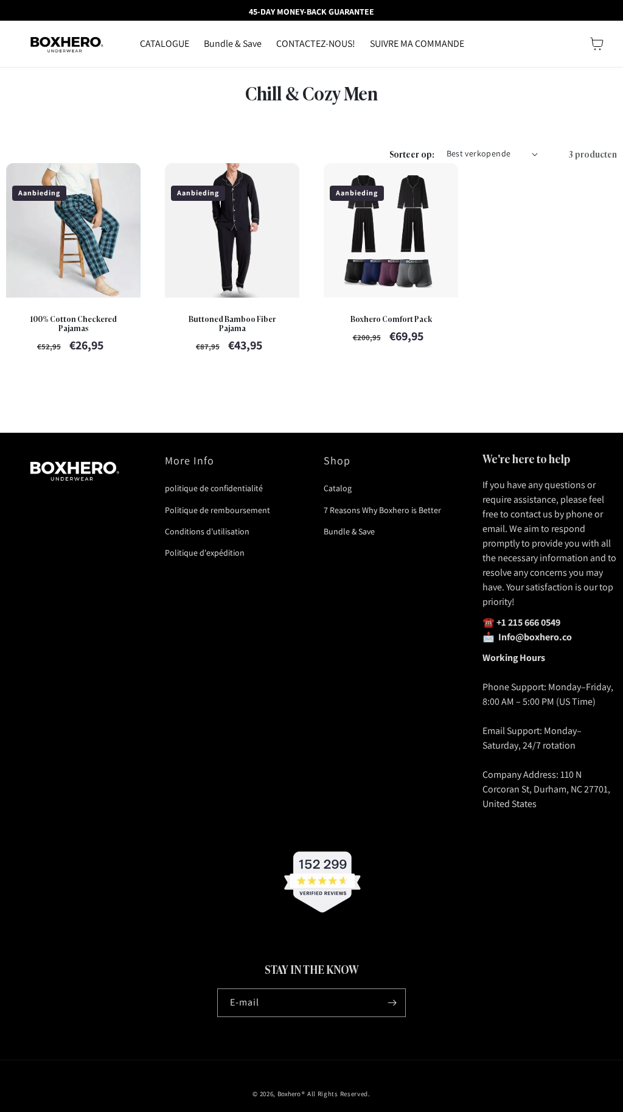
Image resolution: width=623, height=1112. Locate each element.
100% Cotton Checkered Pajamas (73, 323)
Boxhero (289, 1093)
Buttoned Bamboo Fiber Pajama (232, 323)
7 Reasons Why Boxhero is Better (382, 510)
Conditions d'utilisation (207, 531)
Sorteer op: (411, 153)
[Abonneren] (391, 1002)
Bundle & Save (349, 531)
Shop (337, 460)
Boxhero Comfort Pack (391, 318)
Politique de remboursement (217, 510)
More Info (189, 460)
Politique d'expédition (205, 552)
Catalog (338, 488)
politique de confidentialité (214, 488)
